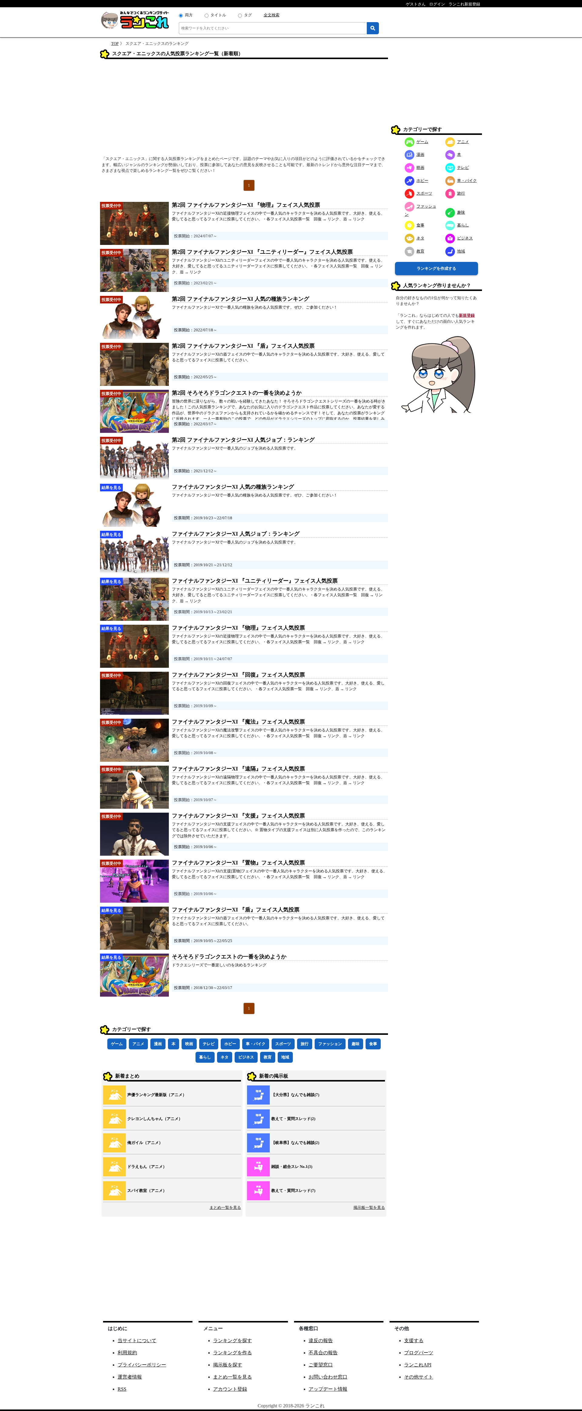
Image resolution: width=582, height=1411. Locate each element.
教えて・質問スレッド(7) (293, 1190)
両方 (189, 15)
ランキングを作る (232, 1352)
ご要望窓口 (321, 1364)
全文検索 (271, 15)
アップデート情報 (328, 1389)
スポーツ (283, 1044)
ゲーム (117, 1044)
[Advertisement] (244, 109)
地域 (285, 1057)
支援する (413, 1340)
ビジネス (246, 1057)
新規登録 (467, 315)
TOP (115, 43)
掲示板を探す (227, 1364)
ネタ (225, 1057)
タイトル (218, 15)
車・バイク (256, 1044)
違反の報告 (321, 1340)
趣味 (356, 1044)
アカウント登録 (230, 1389)
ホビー (230, 1044)
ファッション (330, 1044)
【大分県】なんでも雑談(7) (295, 1094)
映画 (189, 1044)
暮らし (205, 1057)
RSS (122, 1389)
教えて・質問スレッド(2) (293, 1118)
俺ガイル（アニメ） (145, 1142)
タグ (248, 15)
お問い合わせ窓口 (328, 1376)
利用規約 (127, 1352)
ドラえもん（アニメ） (147, 1166)
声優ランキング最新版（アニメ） (156, 1094)
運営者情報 (130, 1376)
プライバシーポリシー (142, 1364)
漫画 (158, 1044)
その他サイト (418, 1376)
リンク (333, 219)
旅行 (305, 1044)
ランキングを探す (232, 1340)
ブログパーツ (418, 1352)
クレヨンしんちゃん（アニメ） (154, 1118)
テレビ (209, 1044)
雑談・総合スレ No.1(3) (291, 1166)
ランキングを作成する (436, 268)
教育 (268, 1057)
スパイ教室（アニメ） (147, 1190)
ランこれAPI (417, 1364)
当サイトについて (137, 1340)
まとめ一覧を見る (225, 1207)
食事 (373, 1044)
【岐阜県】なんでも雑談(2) (295, 1142)
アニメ (138, 1044)
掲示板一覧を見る (369, 1207)
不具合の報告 (323, 1352)
